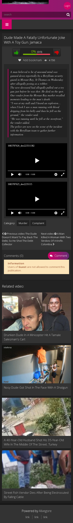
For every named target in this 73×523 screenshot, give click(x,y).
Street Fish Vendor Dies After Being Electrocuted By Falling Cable (36, 495)
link (28, 517)
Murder (23, 223)
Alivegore (45, 511)
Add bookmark (32, 60)
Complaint (38, 223)
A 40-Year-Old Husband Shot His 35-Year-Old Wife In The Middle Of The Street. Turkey (34, 442)
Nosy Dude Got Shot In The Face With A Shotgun (36, 387)
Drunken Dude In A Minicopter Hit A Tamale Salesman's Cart (32, 337)
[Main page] (25, 6)
